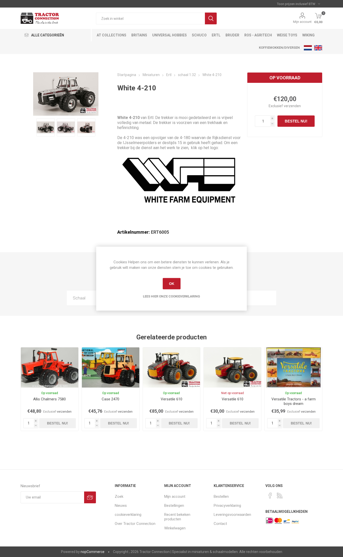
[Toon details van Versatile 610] (171, 367)
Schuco (199, 35)
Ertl (216, 35)
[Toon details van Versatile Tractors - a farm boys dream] (293, 367)
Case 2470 (110, 399)
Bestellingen (174, 505)
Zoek (211, 18)
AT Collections (111, 35)
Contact (220, 523)
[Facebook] (270, 495)
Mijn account (302, 22)
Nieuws (121, 505)
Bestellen (221, 496)
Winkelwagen (175, 528)
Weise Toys (287, 35)
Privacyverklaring (227, 505)
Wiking (308, 35)
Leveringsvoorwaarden (232, 514)
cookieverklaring (128, 514)
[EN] (318, 48)
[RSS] (280, 495)
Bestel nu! (296, 121)
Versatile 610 (171, 399)
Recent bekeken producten (177, 516)
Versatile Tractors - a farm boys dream (293, 401)
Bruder (232, 35)
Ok (171, 284)
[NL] (308, 48)
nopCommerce (92, 552)
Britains (139, 35)
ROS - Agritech (258, 35)
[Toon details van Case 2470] (110, 367)
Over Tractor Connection (135, 523)
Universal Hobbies (169, 35)
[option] (45, 127)
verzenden (292, 106)
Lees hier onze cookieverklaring (171, 296)
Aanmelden (90, 497)
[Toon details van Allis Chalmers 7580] (49, 367)
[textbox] (150, 18)
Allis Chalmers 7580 (49, 399)
